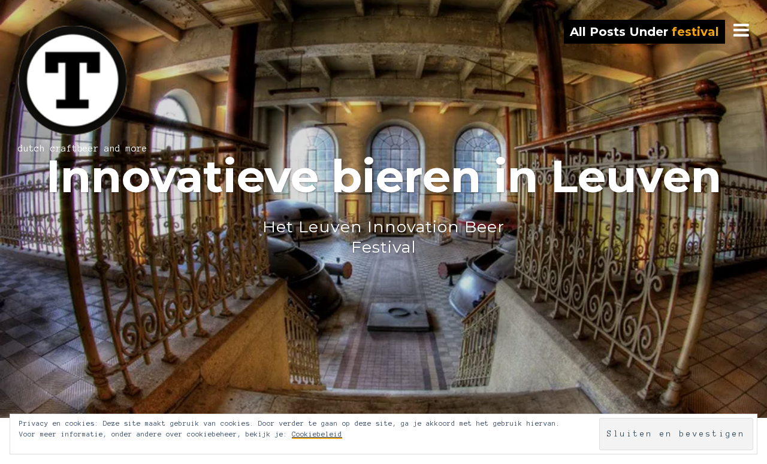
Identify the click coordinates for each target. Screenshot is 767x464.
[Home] (91, 80)
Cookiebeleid (317, 434)
